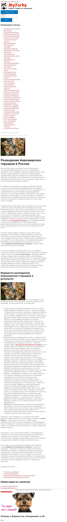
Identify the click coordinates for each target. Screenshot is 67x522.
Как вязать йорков (10, 48)
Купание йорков (10, 74)
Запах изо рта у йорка (12, 101)
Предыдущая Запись (9, 486)
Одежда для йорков (11, 95)
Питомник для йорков (12, 97)
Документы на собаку (12, 50)
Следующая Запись (9, 488)
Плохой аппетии (10, 103)
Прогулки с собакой (11, 106)
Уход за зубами (9, 117)
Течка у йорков (9, 115)
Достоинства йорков (11, 90)
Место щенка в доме (11, 92)
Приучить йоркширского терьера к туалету (19, 475)
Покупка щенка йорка (12, 79)
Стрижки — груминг (11, 114)
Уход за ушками (9, 121)
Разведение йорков (11, 108)
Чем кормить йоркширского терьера (9, 124)
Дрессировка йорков (11, 36)
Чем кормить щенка (11, 128)
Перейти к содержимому (10, 1)
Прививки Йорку (10, 72)
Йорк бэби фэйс (10, 43)
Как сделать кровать (11, 63)
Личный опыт (9, 81)
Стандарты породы (11, 94)
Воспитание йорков (11, 32)
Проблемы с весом (11, 104)
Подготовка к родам (11, 99)
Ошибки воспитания (11, 34)
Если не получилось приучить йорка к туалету (11, 39)
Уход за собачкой (10, 119)
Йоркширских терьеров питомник (16, 477)
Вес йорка (7, 30)
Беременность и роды (12, 29)
